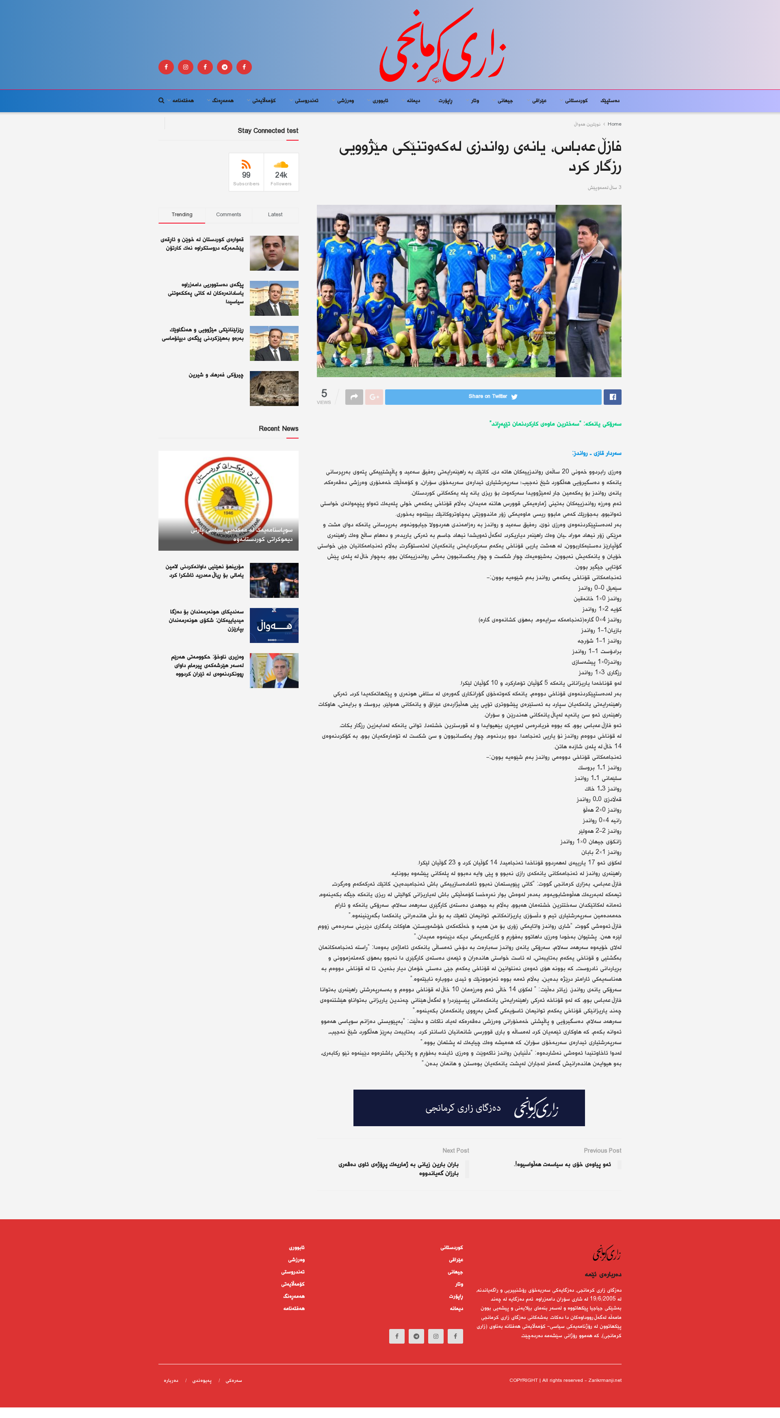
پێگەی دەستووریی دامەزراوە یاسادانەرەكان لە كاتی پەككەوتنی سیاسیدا (206, 293)
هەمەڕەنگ (223, 101)
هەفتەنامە (183, 101)
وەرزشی (345, 101)
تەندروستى (306, 101)
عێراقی (539, 101)
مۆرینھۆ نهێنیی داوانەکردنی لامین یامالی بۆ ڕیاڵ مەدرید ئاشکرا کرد (205, 571)
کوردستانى (576, 101)
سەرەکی (233, 1381)
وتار (475, 101)
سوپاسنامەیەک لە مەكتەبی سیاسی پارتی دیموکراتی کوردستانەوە (241, 535)
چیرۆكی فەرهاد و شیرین (216, 375)
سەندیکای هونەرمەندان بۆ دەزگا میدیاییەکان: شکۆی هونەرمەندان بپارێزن (206, 621)
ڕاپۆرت (446, 101)
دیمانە (413, 101)
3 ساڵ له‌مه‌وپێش (605, 188)
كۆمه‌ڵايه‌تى (264, 101)
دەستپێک (610, 101)
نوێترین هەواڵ (587, 124)
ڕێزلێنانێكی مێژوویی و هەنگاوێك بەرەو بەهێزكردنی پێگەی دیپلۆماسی (203, 334)
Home (615, 124)
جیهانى (505, 101)
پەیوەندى (202, 1381)
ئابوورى (380, 101)
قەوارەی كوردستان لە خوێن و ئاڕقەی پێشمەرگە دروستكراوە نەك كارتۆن (202, 244)
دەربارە (171, 1381)
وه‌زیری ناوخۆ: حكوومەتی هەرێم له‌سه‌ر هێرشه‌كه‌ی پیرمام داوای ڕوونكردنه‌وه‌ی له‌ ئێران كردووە (207, 666)
